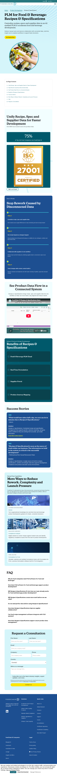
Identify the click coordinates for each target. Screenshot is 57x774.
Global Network (41, 707)
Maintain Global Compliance (28, 713)
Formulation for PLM (14, 557)
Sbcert (7, 758)
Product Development (16, 10)
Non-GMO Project (41, 733)
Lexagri (7, 751)
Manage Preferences (35, 772)
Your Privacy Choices (35, 751)
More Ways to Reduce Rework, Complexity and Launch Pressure (23, 97)
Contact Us (28, 684)
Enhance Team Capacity (27, 721)
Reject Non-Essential (23, 772)
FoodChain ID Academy (42, 729)
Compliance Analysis (14, 533)
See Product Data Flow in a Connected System (18, 90)
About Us (39, 703)
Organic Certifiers (10, 755)
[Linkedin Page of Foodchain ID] (7, 712)
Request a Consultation (13, 101)
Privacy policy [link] (45, 772)
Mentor (10, 510)
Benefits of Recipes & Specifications (16, 92)
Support (39, 716)
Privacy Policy (33, 681)
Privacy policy (32, 745)
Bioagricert (8, 742)
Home (6, 10)
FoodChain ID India (10, 748)
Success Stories (12, 94)
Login (44, 1)
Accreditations (40, 723)
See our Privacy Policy (13, 770)
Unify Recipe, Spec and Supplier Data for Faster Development (22, 85)
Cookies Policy (32, 748)
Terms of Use (25, 681)
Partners (39, 710)
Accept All (13, 772)
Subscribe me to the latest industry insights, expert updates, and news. (28, 677)
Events (38, 720)
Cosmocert (8, 745)
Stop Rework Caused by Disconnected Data (18, 87)
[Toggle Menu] (55, 4)
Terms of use (32, 742)
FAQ (9, 99)
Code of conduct (33, 755)
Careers (39, 713)
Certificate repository (42, 726)
